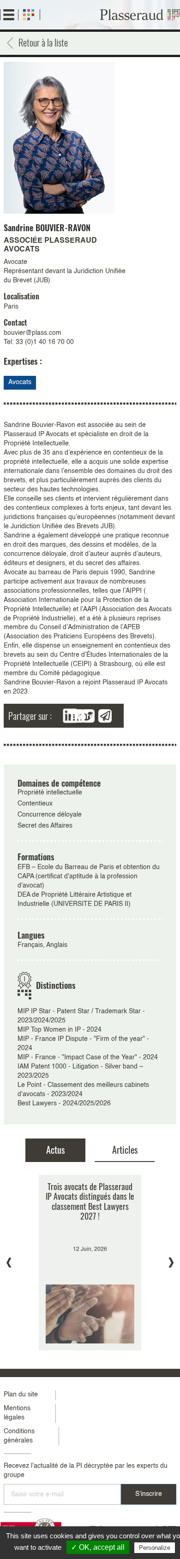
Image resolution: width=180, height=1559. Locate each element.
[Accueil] (140, 15)
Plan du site (21, 1394)
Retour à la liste (43, 42)
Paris (11, 307)
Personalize (154, 1547)
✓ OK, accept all (98, 1547)
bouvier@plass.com (32, 333)
